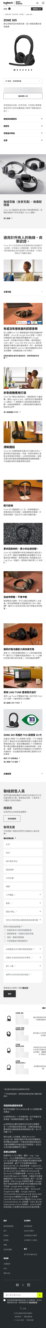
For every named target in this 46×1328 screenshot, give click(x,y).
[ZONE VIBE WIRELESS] (8, 1034)
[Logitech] (16, 3)
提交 (9, 994)
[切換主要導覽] (43, 3)
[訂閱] (39, 1295)
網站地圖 (30, 1320)
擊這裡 (25, 987)
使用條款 (18, 1316)
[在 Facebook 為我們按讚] (17, 1285)
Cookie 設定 (19, 1320)
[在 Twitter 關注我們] (23, 1285)
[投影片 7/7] (31, 70)
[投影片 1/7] (14, 70)
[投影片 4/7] (23, 70)
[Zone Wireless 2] (8, 1067)
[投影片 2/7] (17, 70)
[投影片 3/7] (20, 70)
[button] (7, 8)
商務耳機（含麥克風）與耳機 (14, 14)
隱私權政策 (33, 1302)
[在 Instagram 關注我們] (28, 1285)
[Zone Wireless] (8, 1051)
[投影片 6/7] (28, 70)
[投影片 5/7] (25, 70)
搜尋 (37, 3)
